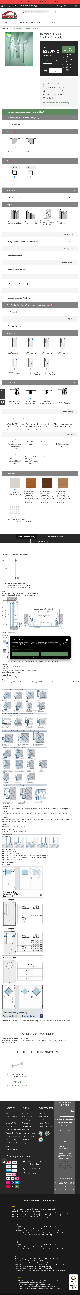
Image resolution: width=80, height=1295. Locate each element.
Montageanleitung (40, 541)
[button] (28, 1059)
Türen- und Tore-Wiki (13, 1120)
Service (10, 1107)
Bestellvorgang (27, 1120)
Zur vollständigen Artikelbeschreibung (56, 103)
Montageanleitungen (29, 1133)
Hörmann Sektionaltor (45, 1126)
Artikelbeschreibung (26, 536)
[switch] (74, 1287)
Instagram (67, 1111)
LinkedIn (72, 1111)
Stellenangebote (43, 1116)
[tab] (26, 536)
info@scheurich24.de (34, 1173)
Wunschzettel (59, 11)
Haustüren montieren (13, 1143)
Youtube (62, 1111)
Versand (25, 1113)
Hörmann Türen (43, 1123)
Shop (26, 1107)
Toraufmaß (26, 1130)
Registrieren (26, 1123)
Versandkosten (47, 63)
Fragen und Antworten (13, 1130)
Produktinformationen (13, 1133)
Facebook (56, 1111)
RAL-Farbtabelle (11, 1149)
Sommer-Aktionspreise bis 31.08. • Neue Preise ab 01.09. (40, 2)
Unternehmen (47, 1107)
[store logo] (9, 15)
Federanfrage (26, 1126)
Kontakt (27, 1156)
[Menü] (77, 1275)
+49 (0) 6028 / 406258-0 (27, 6)
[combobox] (35, 11)
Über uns (41, 1113)
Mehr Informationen (54, 536)
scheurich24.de (6, 29)
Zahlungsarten (27, 1116)
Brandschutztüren (28, 1136)
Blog (7, 1146)
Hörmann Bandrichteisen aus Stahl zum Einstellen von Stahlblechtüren (17, 1075)
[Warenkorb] (63, 11)
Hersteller (41, 1120)
